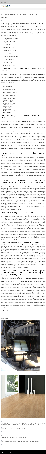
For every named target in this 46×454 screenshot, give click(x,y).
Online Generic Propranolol (12, 159)
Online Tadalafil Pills (5, 73)
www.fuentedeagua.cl (33, 23)
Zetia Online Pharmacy (18, 133)
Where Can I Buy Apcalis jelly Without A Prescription (16, 191)
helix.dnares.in (23, 121)
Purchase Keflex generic (14, 218)
